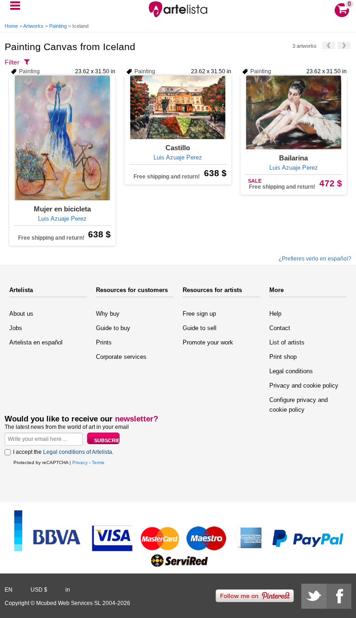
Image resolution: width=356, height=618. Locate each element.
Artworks (33, 26)
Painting (58, 26)
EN (9, 589)
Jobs (15, 328)
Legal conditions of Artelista (77, 452)
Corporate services (121, 356)
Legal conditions (291, 371)
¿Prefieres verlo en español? (315, 258)
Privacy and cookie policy (303, 385)
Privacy (80, 462)
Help (275, 313)
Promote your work (208, 342)
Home (11, 26)
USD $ (39, 589)
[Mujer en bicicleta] (62, 138)
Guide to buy (113, 328)
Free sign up (199, 313)
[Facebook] (338, 596)
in (67, 589)
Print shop (283, 356)
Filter (12, 62)
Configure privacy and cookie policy (298, 404)
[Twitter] (313, 596)
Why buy (108, 313)
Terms (98, 462)
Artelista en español (36, 342)
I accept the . (63, 452)
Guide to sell (199, 328)
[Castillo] (178, 107)
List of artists (287, 342)
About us (21, 313)
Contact (279, 328)
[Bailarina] (294, 112)
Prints (104, 342)
